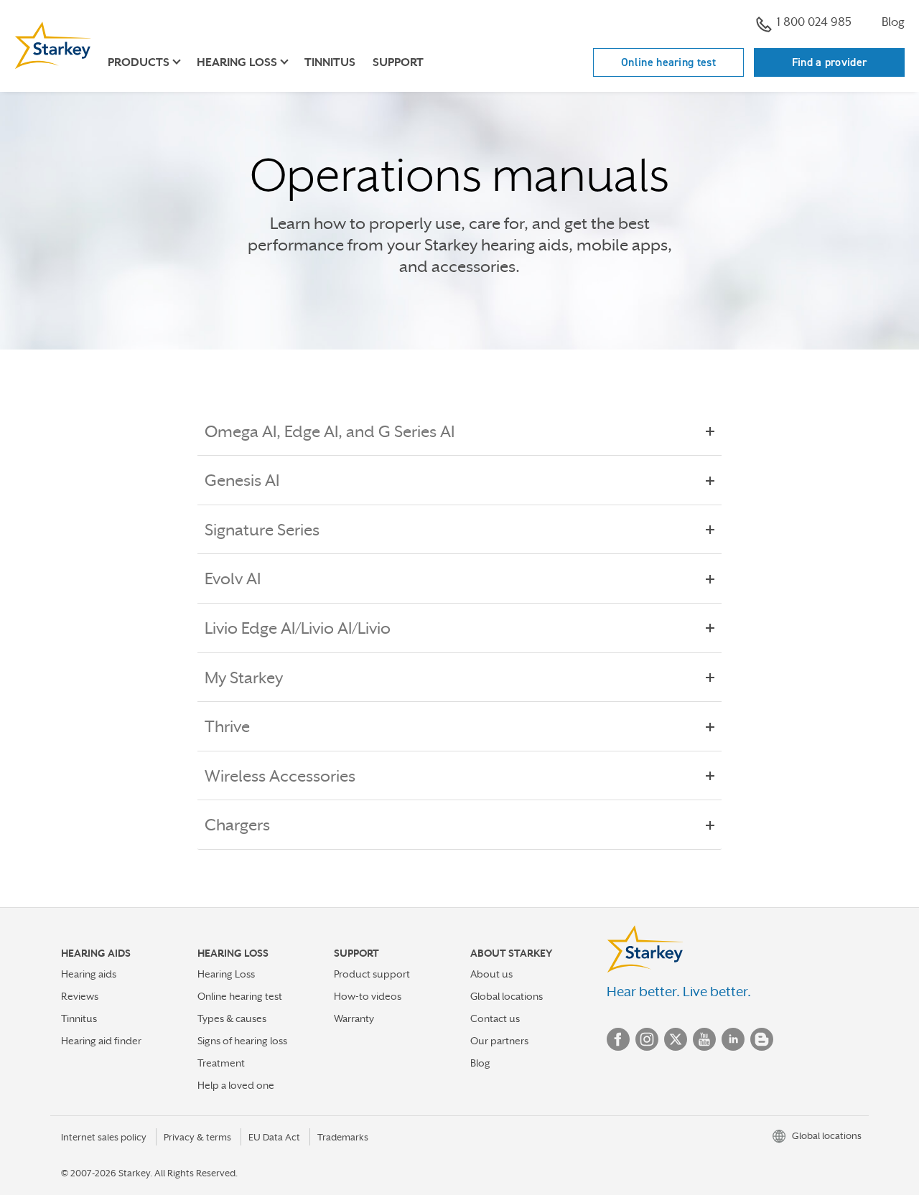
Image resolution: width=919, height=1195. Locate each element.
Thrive (227, 726)
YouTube (704, 1039)
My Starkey (244, 677)
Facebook (618, 1039)
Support (398, 62)
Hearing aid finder (101, 1040)
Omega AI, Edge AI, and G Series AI (329, 431)
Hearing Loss (226, 974)
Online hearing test (668, 62)
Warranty (354, 1018)
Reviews (79, 996)
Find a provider (829, 62)
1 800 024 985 (814, 22)
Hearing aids (88, 974)
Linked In (733, 1039)
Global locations (506, 996)
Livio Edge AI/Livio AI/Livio (298, 628)
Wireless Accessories (280, 776)
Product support (372, 974)
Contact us (495, 1018)
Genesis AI (242, 480)
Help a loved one (235, 1085)
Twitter (675, 1039)
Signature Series (262, 529)
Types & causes (231, 1018)
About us (491, 974)
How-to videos (367, 996)
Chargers (237, 824)
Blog (893, 22)
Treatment (221, 1063)
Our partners (499, 1040)
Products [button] (138, 62)
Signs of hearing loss (242, 1040)
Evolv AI (233, 578)
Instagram (646, 1039)
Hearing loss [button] (237, 62)
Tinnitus (329, 62)
